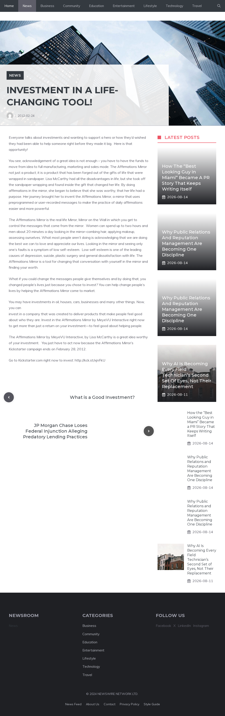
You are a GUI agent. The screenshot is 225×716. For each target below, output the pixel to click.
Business (47, 6)
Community (71, 6)
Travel (197, 6)
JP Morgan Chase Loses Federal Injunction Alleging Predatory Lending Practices (55, 431)
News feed (73, 704)
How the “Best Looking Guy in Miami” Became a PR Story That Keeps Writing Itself (186, 178)
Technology (174, 6)
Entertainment (124, 6)
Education (96, 6)
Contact (109, 704)
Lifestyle (150, 6)
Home (9, 6)
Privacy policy (129, 704)
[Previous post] (8, 397)
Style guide (152, 704)
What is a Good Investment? (102, 397)
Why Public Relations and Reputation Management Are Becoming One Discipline (186, 243)
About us (92, 704)
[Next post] (148, 431)
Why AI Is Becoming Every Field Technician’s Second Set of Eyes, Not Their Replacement (186, 375)
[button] (219, 6)
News (27, 6)
